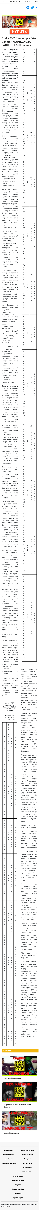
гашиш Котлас (27, 1172)
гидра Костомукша (27, 1150)
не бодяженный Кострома (27, 1157)
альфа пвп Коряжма (9, 1163)
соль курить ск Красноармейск (18, 1187)
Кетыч (4, 2)
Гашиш (27, 2)
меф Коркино (8, 1150)
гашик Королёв (8, 1154)
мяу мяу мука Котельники (27, 1165)
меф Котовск (18, 1176)
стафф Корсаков (8, 1159)
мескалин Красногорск (18, 1196)
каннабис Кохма (18, 1180)
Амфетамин (15, 2)
